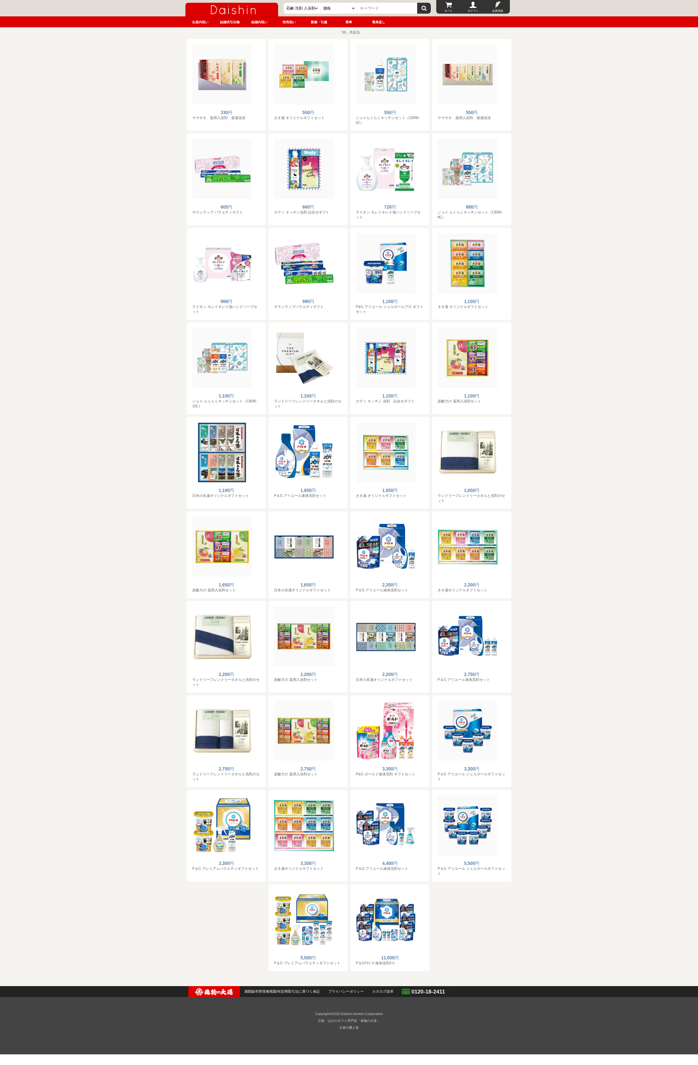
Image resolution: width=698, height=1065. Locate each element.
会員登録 (497, 10)
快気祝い (289, 22)
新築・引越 (319, 22)
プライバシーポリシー (346, 991)
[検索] (424, 8)
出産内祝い (200, 22)
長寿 (348, 22)
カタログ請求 (382, 991)
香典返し (378, 22)
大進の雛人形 (349, 1028)
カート (448, 10)
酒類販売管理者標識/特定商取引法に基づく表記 (282, 991)
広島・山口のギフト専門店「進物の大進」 (349, 1021)
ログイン (473, 10)
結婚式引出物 (230, 22)
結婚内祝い (259, 22)
